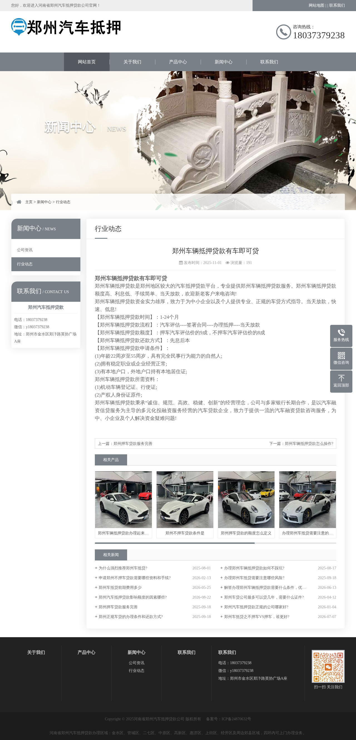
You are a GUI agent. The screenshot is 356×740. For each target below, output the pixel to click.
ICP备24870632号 (236, 719)
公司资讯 (25, 250)
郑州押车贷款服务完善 (132, 444)
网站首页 (87, 61)
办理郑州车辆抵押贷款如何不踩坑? (254, 568)
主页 (29, 202)
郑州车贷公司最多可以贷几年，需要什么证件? (264, 597)
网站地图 (316, 5)
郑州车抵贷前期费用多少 (120, 587)
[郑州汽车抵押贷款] (66, 35)
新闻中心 (224, 61)
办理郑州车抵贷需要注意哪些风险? (254, 578)
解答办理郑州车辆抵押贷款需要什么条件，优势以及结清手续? (277, 587)
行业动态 (63, 202)
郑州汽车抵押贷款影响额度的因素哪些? (133, 597)
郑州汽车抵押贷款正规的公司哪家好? (256, 607)
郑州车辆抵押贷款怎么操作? (309, 444)
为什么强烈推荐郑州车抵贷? (123, 568)
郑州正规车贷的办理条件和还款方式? (131, 617)
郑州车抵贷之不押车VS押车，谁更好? (256, 617)
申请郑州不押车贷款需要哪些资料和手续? (134, 578)
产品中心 (178, 61)
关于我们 (132, 61)
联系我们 (337, 5)
